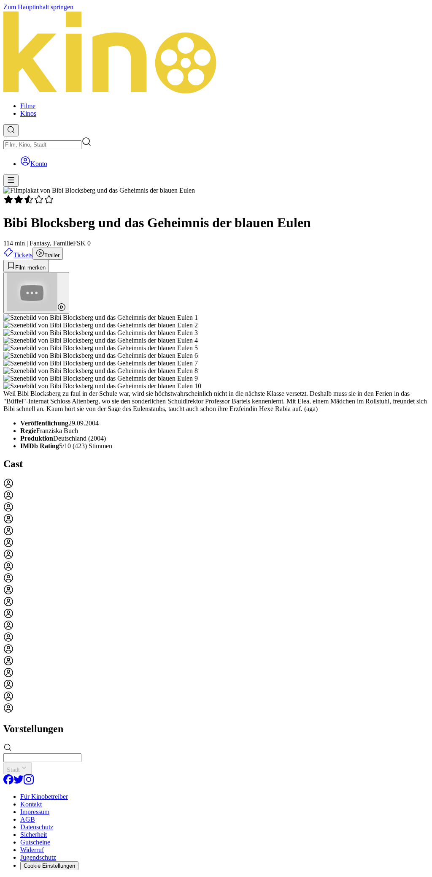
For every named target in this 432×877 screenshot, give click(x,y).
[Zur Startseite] (216, 53)
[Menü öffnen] (11, 180)
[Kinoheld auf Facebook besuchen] (8, 782)
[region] (216, 596)
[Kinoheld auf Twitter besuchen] (19, 782)
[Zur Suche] (11, 130)
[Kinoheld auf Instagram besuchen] (29, 782)
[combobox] (42, 144)
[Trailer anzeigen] (36, 293)
